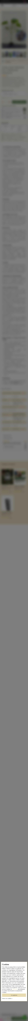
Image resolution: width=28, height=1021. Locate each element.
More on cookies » (7, 998)
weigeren (14, 989)
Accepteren (14, 995)
